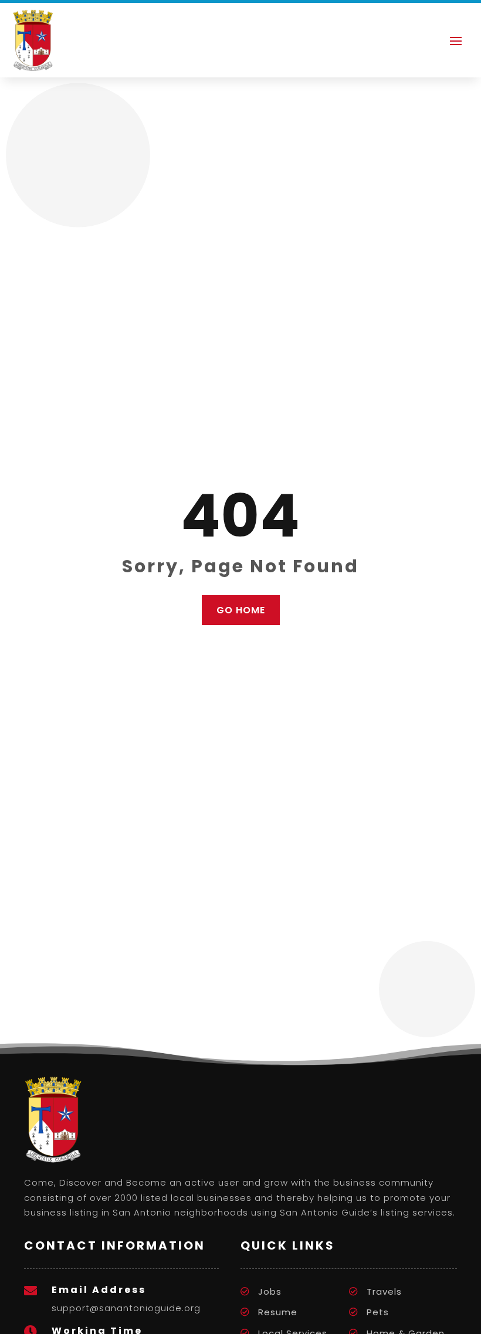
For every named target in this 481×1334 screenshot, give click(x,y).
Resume (277, 1312)
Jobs (270, 1291)
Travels (384, 1291)
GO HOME (240, 610)
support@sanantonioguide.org (126, 1308)
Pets (378, 1312)
